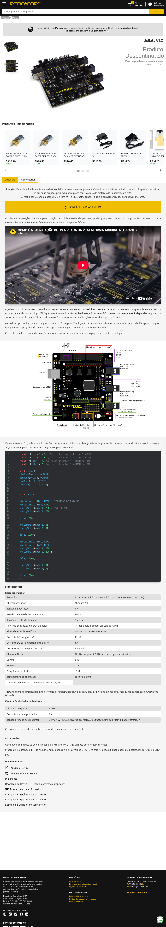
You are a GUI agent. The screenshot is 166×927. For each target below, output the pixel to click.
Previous (5, 169)
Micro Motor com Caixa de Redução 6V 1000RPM (16, 156)
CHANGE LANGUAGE (138, 892)
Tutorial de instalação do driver (27, 789)
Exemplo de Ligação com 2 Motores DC (26, 794)
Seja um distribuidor (77, 886)
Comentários (28, 179)
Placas (15, 18)
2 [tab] (83, 172)
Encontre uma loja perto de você (83, 884)
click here (104, 30)
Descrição (10, 179)
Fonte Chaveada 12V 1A (131, 155)
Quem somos (75, 881)
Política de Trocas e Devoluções (82, 899)
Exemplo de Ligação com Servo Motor (25, 804)
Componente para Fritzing (24, 773)
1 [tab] (78, 172)
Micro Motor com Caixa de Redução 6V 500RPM (45, 156)
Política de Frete (76, 901)
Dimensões (11, 778)
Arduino (5, 18)
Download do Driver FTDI (18, 783)
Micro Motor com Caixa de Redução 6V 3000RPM (74, 156)
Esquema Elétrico (19, 767)
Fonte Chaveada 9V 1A (104, 155)
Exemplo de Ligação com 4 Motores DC (26, 799)
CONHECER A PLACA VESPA (85, 207)
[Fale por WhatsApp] (160, 922)
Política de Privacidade (78, 896)
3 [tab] (87, 172)
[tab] (10, 180)
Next (160, 169)
